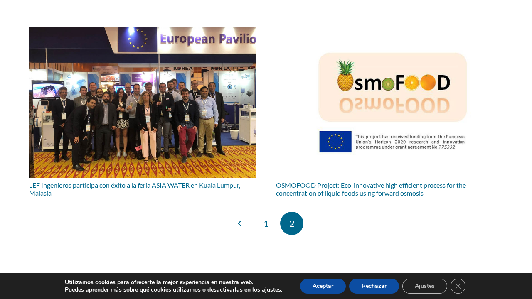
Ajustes (425, 286)
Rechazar (374, 286)
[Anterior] (240, 223)
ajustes (271, 290)
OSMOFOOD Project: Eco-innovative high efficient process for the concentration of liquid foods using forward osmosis (371, 189)
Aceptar (323, 286)
